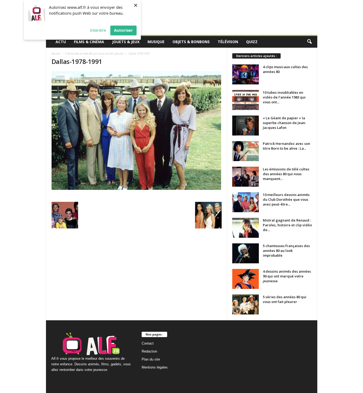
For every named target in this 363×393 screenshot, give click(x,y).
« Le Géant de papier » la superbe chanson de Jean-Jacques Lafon (284, 123)
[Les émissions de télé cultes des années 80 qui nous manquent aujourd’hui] (245, 177)
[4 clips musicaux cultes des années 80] (245, 74)
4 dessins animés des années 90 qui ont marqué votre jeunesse (287, 276)
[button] (309, 42)
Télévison (228, 41)
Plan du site (151, 359)
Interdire (98, 30)
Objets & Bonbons (191, 41)
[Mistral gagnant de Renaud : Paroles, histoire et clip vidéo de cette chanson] (245, 228)
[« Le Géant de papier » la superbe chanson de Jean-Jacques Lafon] (245, 126)
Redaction (149, 351)
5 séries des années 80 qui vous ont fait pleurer (94, 53)
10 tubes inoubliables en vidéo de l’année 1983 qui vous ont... (284, 97)
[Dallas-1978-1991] (137, 130)
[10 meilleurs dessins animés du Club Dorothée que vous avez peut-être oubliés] (245, 202)
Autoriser (123, 30)
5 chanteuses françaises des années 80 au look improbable (286, 250)
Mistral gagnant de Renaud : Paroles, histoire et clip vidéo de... (287, 225)
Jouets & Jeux (126, 41)
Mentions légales (155, 367)
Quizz (252, 41)
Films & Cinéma (89, 41)
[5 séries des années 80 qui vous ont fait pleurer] (245, 304)
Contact (148, 343)
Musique (155, 41)
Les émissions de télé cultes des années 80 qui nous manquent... (286, 174)
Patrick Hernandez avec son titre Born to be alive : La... (286, 146)
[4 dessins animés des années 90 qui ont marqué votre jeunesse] (245, 279)
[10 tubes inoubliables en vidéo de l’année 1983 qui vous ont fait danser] (245, 100)
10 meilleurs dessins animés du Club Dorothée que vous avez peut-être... (286, 199)
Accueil (56, 53)
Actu (61, 41)
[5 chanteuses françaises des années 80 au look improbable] (245, 253)
